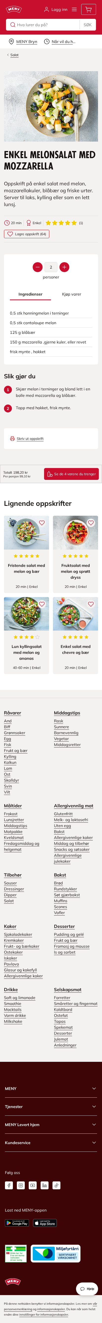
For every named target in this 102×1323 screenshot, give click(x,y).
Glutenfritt (63, 813)
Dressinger (14, 888)
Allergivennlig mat (73, 806)
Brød (58, 882)
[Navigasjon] (74, 9)
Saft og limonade (19, 997)
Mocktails (13, 1009)
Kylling (10, 756)
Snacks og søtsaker (72, 849)
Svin (8, 786)
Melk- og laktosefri (71, 819)
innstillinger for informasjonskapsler (43, 1314)
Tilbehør (13, 875)
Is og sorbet (65, 952)
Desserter (64, 926)
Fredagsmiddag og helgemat (21, 846)
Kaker (10, 926)
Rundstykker (65, 888)
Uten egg (62, 825)
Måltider (13, 806)
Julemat (61, 1039)
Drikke (11, 989)
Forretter (62, 997)
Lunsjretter (14, 819)
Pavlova (11, 963)
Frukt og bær (15, 750)
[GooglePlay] (17, 1223)
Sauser (10, 882)
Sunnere (61, 726)
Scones (60, 906)
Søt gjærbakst (67, 894)
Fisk (7, 744)
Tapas (60, 1021)
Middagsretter (67, 744)
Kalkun (10, 762)
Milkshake (13, 1021)
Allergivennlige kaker (73, 837)
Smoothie (12, 1003)
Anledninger (65, 1045)
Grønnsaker (14, 732)
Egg (7, 738)
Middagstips (67, 713)
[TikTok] (56, 1185)
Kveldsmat (14, 837)
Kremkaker (14, 940)
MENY (10, 1088)
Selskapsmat (67, 989)
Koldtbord (63, 1009)
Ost (7, 774)
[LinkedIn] (45, 1185)
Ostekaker (13, 952)
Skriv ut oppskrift (30, 438)
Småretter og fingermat (76, 1003)
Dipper (10, 894)
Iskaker (10, 958)
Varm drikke (15, 1015)
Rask (58, 720)
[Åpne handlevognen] (88, 9)
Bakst (59, 831)
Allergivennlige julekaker (68, 858)
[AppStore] (45, 1223)
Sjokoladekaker (18, 934)
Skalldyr (11, 780)
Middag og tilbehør (71, 843)
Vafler (59, 912)
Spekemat (63, 1027)
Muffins (60, 900)
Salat (9, 900)
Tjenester (14, 1106)
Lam (8, 768)
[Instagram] (21, 1185)
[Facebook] (9, 1185)
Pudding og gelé (69, 934)
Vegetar (61, 738)
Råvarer (12, 713)
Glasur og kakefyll (20, 969)
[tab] (30, 294)
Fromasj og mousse (72, 946)
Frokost (11, 813)
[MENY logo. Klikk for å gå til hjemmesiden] (14, 9)
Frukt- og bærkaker (21, 946)
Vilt (7, 792)
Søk (88, 24)
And (8, 720)
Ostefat (61, 1015)
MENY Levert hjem (22, 1124)
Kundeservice (17, 1142)
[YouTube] (33, 1185)
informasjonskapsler (51, 1309)
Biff (7, 726)
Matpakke (13, 831)
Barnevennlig (66, 732)
